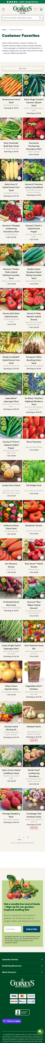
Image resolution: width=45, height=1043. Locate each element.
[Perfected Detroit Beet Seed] (11, 588)
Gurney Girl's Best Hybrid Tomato (11, 315)
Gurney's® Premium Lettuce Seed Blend (34, 186)
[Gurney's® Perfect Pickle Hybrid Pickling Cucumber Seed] (11, 255)
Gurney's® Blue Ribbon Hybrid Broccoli (34, 604)
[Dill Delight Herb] (34, 471)
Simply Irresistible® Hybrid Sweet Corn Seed (11, 359)
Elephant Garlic (34, 726)
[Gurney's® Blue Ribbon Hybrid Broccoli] (34, 588)
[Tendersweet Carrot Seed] (11, 85)
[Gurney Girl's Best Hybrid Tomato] (11, 299)
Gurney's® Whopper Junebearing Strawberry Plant (11, 228)
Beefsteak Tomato (34, 525)
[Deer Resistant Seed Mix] (34, 631)
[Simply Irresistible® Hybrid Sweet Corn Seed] (11, 343)
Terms (36, 1041)
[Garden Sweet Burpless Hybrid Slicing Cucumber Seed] (34, 255)
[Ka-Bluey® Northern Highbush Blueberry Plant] (34, 384)
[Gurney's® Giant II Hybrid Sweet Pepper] (34, 211)
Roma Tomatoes (33, 441)
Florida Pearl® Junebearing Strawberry (34, 773)
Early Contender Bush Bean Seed (11, 144)
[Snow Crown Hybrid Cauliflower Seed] (11, 756)
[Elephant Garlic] (34, 712)
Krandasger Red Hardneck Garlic (33, 815)
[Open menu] (3, 9)
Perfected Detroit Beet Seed (11, 603)
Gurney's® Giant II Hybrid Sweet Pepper (34, 228)
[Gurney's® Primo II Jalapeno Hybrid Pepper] (11, 427)
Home (4, 29)
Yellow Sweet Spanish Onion (11, 687)
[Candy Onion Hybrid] (11, 471)
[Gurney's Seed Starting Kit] (11, 712)
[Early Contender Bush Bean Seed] (11, 129)
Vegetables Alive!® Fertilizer (34, 687)
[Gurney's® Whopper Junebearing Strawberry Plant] (11, 211)
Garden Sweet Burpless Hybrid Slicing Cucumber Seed (34, 274)
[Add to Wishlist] (19, 93)
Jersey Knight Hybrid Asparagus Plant (11, 647)
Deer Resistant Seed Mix (33, 647)
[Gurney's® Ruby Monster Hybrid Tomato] (34, 299)
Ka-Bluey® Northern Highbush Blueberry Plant (34, 401)
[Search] (40, 17)
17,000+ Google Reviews (28, 2)
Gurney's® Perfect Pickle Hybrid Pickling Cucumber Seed (11, 274)
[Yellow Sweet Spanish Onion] (11, 672)
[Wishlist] (35, 9)
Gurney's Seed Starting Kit (11, 728)
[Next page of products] (28, 837)
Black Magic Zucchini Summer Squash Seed (34, 102)
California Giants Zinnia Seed (11, 527)
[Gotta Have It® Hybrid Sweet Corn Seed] (11, 170)
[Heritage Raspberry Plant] (11, 799)
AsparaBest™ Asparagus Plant (11, 400)
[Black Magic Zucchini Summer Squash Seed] (34, 85)
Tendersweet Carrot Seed (11, 101)
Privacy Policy (18, 938)
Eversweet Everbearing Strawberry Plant (34, 145)
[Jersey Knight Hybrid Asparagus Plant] (11, 631)
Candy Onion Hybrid (11, 485)
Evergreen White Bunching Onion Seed (34, 359)
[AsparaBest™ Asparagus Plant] (11, 384)
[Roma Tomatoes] (34, 427)
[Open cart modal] (41, 9)
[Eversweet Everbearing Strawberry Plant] (34, 129)
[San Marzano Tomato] (11, 549)
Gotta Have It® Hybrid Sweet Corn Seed (11, 187)
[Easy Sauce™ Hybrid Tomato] (34, 549)
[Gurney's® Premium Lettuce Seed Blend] (34, 170)
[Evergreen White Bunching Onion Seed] (34, 343)
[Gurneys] (22, 9)
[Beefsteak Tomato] (34, 511)
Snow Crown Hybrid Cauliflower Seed (11, 771)
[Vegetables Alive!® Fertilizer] (34, 672)
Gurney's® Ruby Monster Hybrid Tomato (34, 316)
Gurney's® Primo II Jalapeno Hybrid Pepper (11, 444)
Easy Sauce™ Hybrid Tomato (34, 565)
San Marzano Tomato (11, 565)
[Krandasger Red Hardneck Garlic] (34, 799)
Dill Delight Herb (33, 485)
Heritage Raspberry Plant (11, 815)
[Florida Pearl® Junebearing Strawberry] (34, 756)
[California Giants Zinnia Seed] (11, 511)
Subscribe (31, 929)
